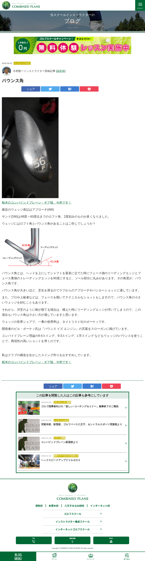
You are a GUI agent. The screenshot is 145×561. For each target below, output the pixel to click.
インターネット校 (100, 505)
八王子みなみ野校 (74, 505)
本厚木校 (54, 505)
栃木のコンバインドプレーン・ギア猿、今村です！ (36, 202)
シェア (31, 89)
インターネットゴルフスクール (72, 529)
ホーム (54, 559)
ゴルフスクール (72, 514)
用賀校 (39, 505)
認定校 (61, 70)
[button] (19, 45)
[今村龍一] (6, 71)
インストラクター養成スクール (73, 521)
